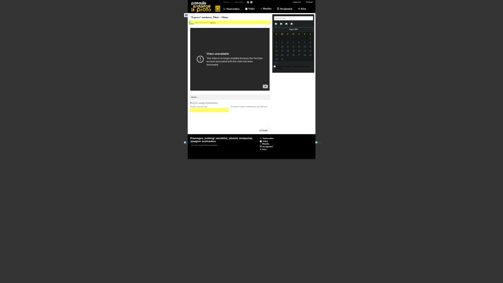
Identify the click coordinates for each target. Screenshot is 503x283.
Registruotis (297, 2)
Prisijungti (309, 2)
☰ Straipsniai (284, 8)
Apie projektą (239, 2)
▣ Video (250, 8)
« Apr (276, 62)
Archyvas (226, 2)
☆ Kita (302, 8)
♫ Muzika (265, 8)
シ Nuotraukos (231, 8)
